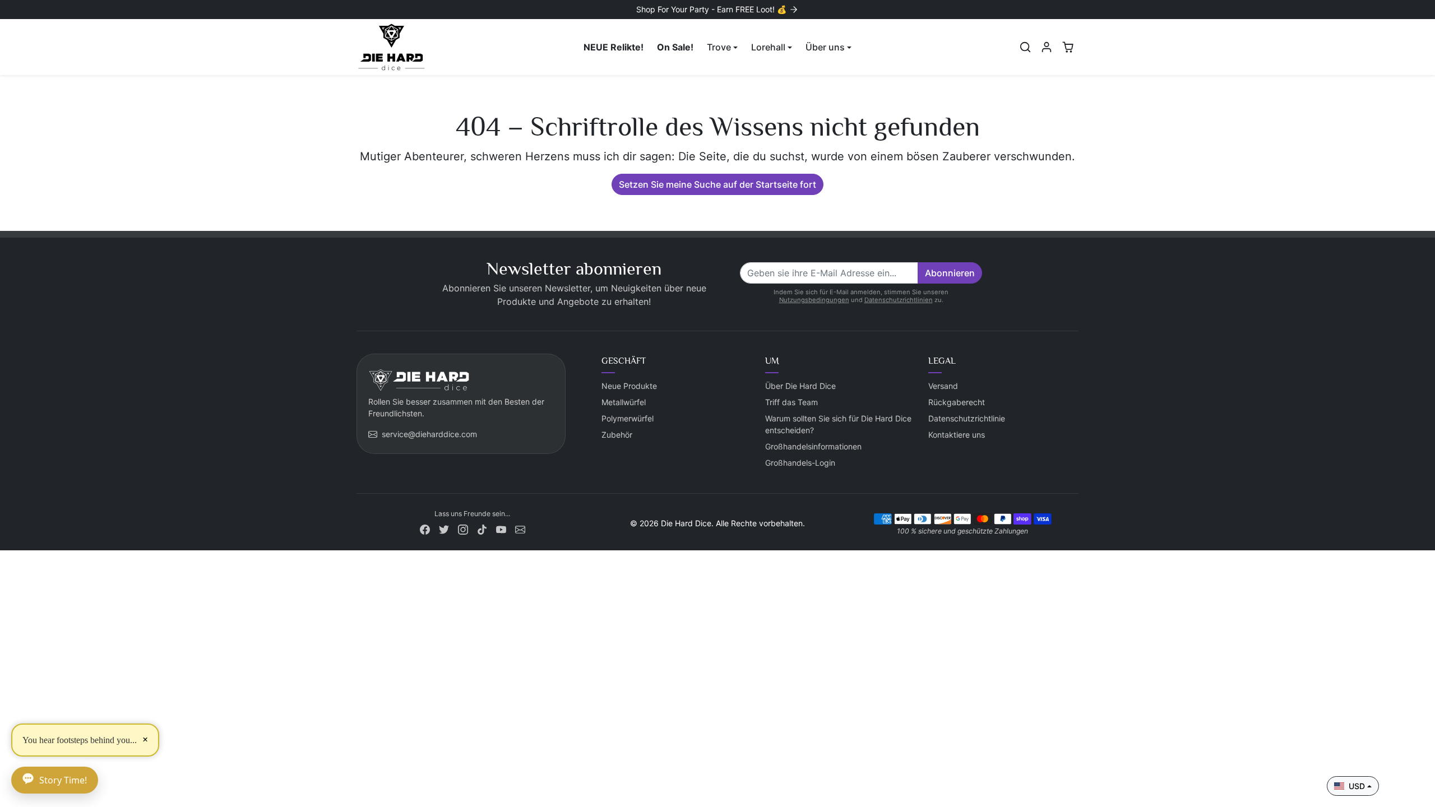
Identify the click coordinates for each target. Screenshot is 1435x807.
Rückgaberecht (956, 402)
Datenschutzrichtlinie (966, 418)
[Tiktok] (482, 528)
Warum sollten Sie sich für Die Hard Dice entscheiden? (838, 424)
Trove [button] (719, 47)
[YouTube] (501, 528)
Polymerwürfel (627, 418)
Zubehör (616, 434)
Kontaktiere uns (956, 434)
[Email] (520, 528)
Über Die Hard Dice (800, 386)
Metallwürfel (623, 402)
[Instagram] (463, 528)
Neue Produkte (629, 386)
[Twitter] (443, 528)
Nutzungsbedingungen (814, 300)
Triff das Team (791, 402)
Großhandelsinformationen (813, 446)
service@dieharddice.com (429, 434)
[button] (1025, 47)
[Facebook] (424, 528)
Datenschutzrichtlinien (898, 300)
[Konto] (1046, 47)
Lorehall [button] (768, 47)
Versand (943, 386)
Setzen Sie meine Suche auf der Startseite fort (717, 184)
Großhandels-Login (800, 462)
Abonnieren (950, 273)
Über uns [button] (825, 47)
